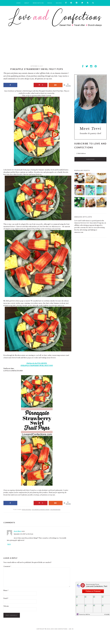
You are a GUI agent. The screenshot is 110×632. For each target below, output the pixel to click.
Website (6, 606)
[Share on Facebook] (10, 85)
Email (5, 598)
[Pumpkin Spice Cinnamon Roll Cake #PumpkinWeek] (90, 183)
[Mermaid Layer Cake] (90, 195)
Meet (90, 129)
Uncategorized (55, 509)
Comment (7, 566)
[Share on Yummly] (56, 85)
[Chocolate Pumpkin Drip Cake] (101, 207)
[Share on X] (25, 85)
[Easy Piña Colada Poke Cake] (79, 195)
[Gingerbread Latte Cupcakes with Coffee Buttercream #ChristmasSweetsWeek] (90, 207)
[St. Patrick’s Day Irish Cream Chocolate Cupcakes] (79, 207)
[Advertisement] (55, 48)
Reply (9, 544)
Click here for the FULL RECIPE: (36, 363)
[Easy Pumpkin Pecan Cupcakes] (79, 183)
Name (5, 590)
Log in (71, 629)
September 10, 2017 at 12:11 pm (23, 534)
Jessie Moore (17, 531)
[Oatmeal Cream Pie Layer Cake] (101, 183)
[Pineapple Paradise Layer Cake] (101, 195)
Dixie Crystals (26, 509)
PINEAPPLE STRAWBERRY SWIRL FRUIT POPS (37, 365)
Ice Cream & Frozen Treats (41, 509)
